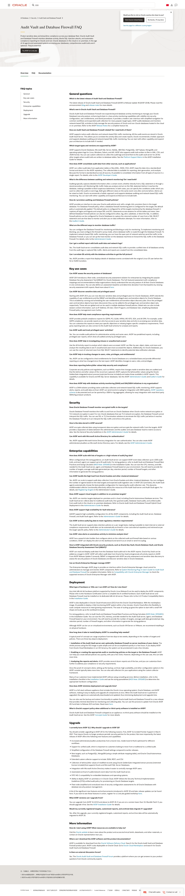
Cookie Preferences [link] (99, 890)
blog (83, 105)
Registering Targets (85, 490)
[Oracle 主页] (19, 5)
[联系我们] (176, 5)
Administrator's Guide (138, 377)
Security (34, 18)
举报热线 (134, 890)
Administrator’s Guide (102, 239)
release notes (94, 105)
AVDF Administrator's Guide (117, 432)
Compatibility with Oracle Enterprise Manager (131, 572)
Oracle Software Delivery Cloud (113, 843)
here (112, 287)
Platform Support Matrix (133, 157)
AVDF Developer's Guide (107, 175)
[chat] (145, 892)
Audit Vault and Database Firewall (50, 18)
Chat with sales (154, 892)
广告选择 (110, 890)
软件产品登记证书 (52, 890)
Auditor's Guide (78, 221)
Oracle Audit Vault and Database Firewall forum (94, 856)
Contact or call (171, 892)
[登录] (171, 5)
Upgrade (26, 114)
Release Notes (101, 125)
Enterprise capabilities (31, 106)
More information (30, 118)
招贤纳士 (117, 890)
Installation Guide (81, 598)
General (26, 94)
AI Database (24, 18)
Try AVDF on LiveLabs (29, 51)
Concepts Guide (101, 715)
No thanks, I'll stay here (156, 20)
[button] (9, 5)
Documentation (45, 73)
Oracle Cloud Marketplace (133, 845)
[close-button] (180, 892)
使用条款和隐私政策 (39, 890)
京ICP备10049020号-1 (85, 890)
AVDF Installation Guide (102, 804)
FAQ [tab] (33, 73)
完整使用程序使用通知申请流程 (68, 890)
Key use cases (28, 98)
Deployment (28, 110)
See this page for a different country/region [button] (137, 25)
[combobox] (92, 5)
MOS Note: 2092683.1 (102, 464)
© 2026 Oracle (25, 890)
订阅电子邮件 (126, 890)
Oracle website (82, 832)
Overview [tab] (24, 73)
